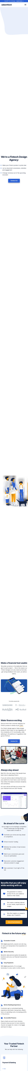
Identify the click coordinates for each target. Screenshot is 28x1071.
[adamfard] (7, 4)
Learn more (19, 1)
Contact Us (14, 180)
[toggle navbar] (25, 5)
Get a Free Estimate (14, 922)
